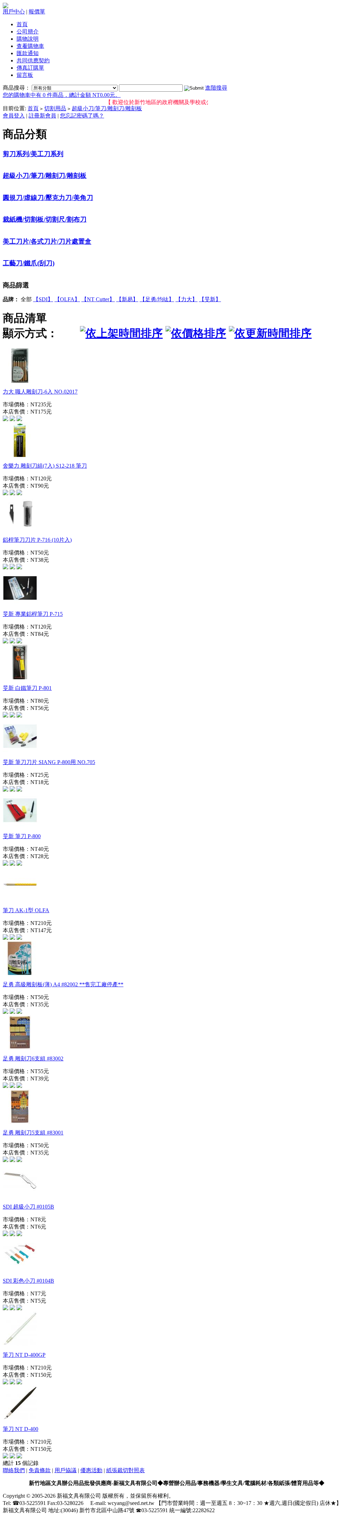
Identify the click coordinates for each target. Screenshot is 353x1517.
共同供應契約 (33, 60)
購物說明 (28, 39)
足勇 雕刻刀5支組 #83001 (33, 1133)
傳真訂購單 (30, 68)
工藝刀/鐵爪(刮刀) (28, 263)
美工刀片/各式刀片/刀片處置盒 (47, 241)
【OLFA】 (67, 299)
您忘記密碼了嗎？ (82, 116)
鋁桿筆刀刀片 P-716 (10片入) (37, 540)
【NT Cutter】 (98, 299)
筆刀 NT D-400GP (24, 1355)
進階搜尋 (216, 88)
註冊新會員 (42, 116)
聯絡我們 (14, 1470)
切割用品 (55, 108)
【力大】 (186, 299)
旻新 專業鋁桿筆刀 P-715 (33, 614)
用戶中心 (14, 11)
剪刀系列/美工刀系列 (33, 153)
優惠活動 (91, 1470)
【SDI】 (43, 299)
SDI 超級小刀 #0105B (28, 1207)
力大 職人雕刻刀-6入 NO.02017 (40, 392)
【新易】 (127, 299)
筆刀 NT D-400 (20, 1429)
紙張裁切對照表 (125, 1470)
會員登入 (14, 116)
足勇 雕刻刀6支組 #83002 (33, 1058)
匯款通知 (28, 53)
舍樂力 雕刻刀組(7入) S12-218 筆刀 (45, 466)
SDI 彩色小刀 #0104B (28, 1281)
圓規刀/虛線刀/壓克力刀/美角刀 (48, 197)
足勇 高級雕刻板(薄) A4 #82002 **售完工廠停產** (63, 984)
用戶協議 (65, 1470)
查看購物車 (30, 46)
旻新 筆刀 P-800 (22, 836)
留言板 (25, 75)
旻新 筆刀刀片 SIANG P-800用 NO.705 (49, 762)
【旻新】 (210, 299)
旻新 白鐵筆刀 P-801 (27, 688)
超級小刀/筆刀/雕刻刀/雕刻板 (107, 108)
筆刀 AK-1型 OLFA (26, 910)
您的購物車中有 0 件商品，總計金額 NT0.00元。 (62, 95)
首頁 (22, 24)
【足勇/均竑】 (157, 299)
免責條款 (40, 1470)
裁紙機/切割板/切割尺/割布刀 (45, 219)
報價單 (37, 11)
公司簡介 (28, 31)
